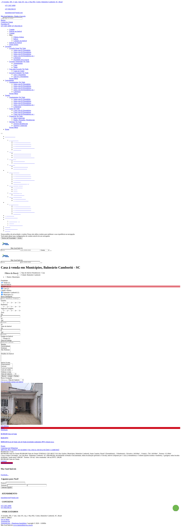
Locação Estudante (15, 73)
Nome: (3, 483)
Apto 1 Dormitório (19, 75)
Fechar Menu (13, 78)
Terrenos (12, 122)
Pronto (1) (6, 338)
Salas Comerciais (19, 118)
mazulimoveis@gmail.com (14, 13)
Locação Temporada (16, 61)
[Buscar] (2, 18)
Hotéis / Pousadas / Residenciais (24, 120)
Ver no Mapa (5, 519)
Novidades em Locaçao (21, 59)
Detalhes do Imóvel (7, 354)
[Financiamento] (7, 364)
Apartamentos (18, 63)
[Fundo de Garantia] (7, 368)
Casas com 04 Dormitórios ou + (23, 114)
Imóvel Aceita (5, 363)
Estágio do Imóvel (7, 336)
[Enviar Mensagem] (41, 262)
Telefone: (4, 485)
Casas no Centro (18, 71)
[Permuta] (7, 366)
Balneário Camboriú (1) (11, 292)
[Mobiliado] (5, 348)
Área (2, 312)
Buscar (4, 376)
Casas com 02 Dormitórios (22, 110)
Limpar (10, 376)
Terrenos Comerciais (20, 125)
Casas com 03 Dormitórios (22, 112)
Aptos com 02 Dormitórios (22, 52)
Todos (15, 67)
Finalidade (4, 280)
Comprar (4, 461)
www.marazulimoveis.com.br (23, 525)
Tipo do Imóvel (6, 284)
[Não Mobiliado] (5, 350)
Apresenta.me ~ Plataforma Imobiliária (13, 523)
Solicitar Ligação (7, 487)
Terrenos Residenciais (20, 124)
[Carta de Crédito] (7, 370)
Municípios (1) (8, 294)
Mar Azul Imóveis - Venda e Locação (13, 16)
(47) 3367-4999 (10, 5)
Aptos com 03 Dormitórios (22, 54)
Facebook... (5, 475)
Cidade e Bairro (6, 290)
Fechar (16, 376)
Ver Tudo (23, 48)
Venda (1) (6, 283)
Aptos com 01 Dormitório (21, 50)
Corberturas (17, 107)
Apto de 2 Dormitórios (20, 76)
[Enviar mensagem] (51, 250)
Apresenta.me (5, 521)
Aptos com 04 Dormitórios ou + (24, 56)
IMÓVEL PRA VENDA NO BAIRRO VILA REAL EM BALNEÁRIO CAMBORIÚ (30, 450)
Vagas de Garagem (7, 308)
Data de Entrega (6, 340)
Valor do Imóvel (6, 326)
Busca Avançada (6, 378)
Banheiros (4, 304)
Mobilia (3, 344)
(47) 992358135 (10, 9)
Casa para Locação (15, 69)
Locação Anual (14, 48)
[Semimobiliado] (5, 346)
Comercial (12, 116)
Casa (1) (6, 288)
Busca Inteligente (6, 296)
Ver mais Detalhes (7, 463)
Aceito (20, 238)
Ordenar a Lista (6, 372)
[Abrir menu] (2, 133)
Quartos (3, 300)
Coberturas (17, 58)
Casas (15, 65)
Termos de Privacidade (9, 238)
